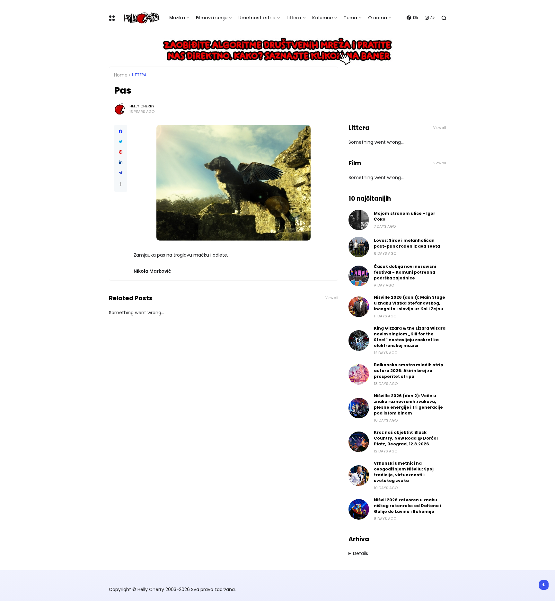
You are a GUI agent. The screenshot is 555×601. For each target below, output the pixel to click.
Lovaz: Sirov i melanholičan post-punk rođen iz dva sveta (407, 243)
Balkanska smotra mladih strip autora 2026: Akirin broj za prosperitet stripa (408, 370)
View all (331, 298)
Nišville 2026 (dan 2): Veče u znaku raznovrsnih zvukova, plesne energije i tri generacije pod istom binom (408, 404)
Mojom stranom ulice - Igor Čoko (404, 216)
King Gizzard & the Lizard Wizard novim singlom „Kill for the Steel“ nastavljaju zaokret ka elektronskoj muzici (409, 336)
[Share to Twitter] (120, 142)
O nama (377, 17)
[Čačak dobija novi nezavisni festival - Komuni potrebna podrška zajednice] (358, 276)
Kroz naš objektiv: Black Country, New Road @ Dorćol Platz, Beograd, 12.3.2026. (406, 438)
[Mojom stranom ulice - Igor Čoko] (358, 220)
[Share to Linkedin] (120, 162)
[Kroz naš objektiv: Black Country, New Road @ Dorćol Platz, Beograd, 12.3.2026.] (358, 442)
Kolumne (322, 17)
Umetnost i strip (257, 17)
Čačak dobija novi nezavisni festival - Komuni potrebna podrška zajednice (405, 272)
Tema (350, 17)
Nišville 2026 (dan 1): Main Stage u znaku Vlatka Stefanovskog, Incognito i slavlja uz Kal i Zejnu (409, 303)
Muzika (177, 17)
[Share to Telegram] (120, 173)
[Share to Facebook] (120, 131)
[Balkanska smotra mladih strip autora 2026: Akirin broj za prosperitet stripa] (358, 374)
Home (121, 75)
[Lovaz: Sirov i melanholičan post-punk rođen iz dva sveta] (358, 247)
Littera (293, 17)
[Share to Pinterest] (120, 152)
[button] (120, 184)
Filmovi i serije (211, 17)
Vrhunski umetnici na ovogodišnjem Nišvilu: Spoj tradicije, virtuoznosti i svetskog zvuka (404, 471)
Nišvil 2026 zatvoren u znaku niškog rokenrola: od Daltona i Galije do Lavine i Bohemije (407, 505)
